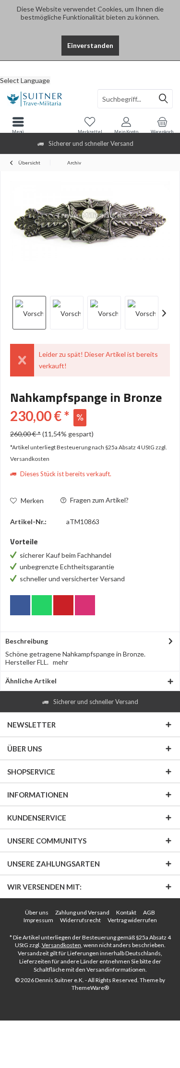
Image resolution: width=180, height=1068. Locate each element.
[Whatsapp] (42, 605)
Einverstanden (90, 45)
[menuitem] (90, 68)
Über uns (36, 912)
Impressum (38, 920)
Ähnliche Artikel (31, 681)
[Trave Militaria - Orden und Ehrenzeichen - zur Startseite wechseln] (45, 98)
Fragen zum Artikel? (99, 500)
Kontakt (126, 912)
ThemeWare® (90, 987)
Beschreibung (26, 641)
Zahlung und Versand (82, 912)
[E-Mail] (63, 605)
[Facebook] (20, 605)
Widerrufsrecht (80, 920)
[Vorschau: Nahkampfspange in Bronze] (29, 312)
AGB (149, 912)
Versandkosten (61, 945)
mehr (60, 662)
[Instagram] (85, 605)
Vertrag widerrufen (132, 920)
